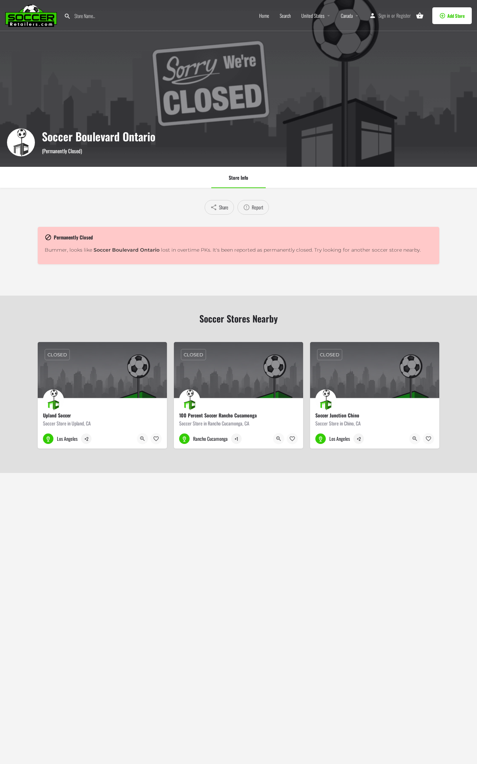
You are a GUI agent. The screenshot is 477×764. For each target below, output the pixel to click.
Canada (347, 15)
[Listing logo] (21, 142)
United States (312, 15)
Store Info (238, 177)
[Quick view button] (142, 438)
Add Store (456, 15)
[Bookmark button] (156, 438)
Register (403, 15)
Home (264, 15)
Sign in (384, 15)
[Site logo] (32, 14)
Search (285, 15)
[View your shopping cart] (420, 16)
